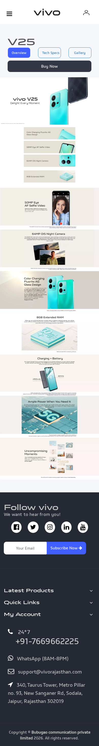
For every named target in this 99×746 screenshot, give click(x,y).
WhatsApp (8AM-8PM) (42, 659)
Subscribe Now (65, 547)
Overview (19, 52)
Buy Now (49, 66)
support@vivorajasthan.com (49, 672)
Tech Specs (50, 52)
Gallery (80, 52)
